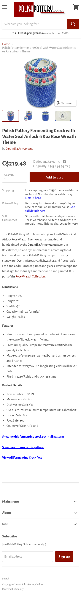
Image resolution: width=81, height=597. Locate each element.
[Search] (73, 24)
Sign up (64, 556)
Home (6, 44)
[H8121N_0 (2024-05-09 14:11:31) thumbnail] (63, 115)
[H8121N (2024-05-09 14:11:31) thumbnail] (10, 115)
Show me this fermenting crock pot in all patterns (33, 436)
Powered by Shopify (13, 589)
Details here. (33, 198)
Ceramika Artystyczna (19, 148)
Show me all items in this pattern (23, 447)
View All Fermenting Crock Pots (22, 457)
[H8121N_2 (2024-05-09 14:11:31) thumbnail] (45, 115)
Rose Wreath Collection (30, 276)
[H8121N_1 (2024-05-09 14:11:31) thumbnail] (28, 115)
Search (6, 578)
